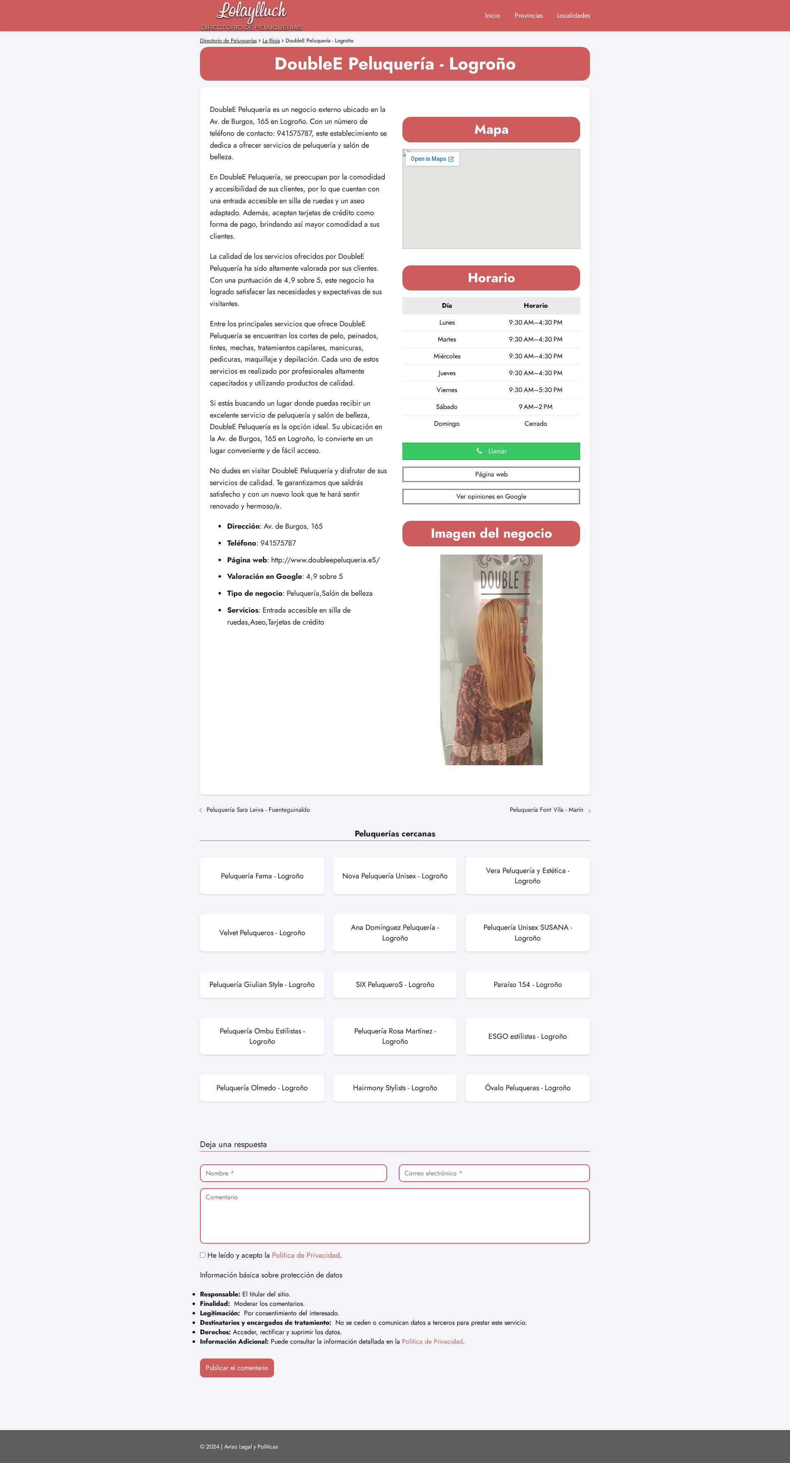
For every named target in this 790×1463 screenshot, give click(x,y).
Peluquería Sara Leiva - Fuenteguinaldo (258, 809)
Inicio (492, 15)
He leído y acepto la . (273, 1255)
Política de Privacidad (306, 1255)
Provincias (529, 15)
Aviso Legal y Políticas (251, 1446)
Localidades (573, 15)
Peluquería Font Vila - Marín (546, 809)
